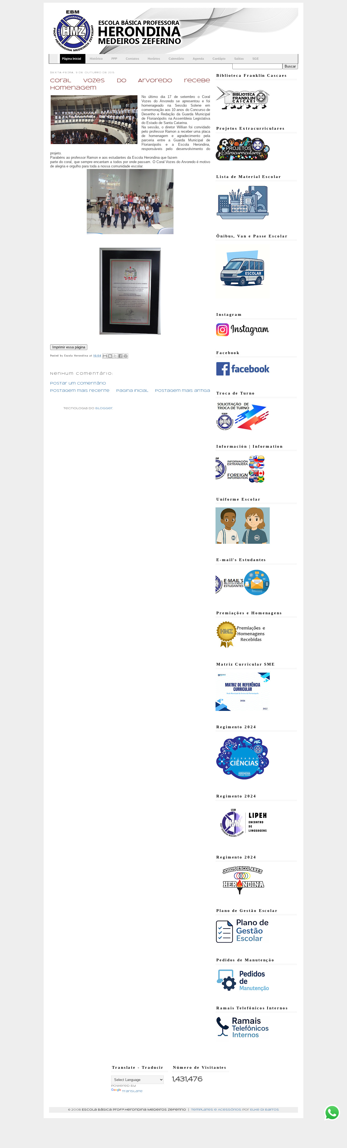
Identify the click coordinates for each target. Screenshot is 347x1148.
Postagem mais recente (80, 391)
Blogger (104, 408)
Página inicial (132, 391)
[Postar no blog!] (110, 356)
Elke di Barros (264, 1109)
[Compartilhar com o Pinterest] (125, 356)
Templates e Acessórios (216, 1109)
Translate (132, 1091)
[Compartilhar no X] (115, 356)
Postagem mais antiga (182, 391)
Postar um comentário (78, 383)
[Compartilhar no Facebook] (120, 356)
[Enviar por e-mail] (105, 356)
